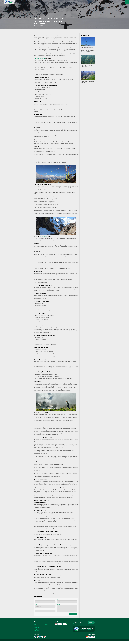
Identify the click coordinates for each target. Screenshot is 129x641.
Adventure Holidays (104, 1)
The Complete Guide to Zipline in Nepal (86, 66)
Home (35, 32)
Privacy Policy (36, 629)
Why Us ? (111, 1)
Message (58, 604)
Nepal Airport (36, 630)
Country (58, 599)
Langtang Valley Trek (39, 58)
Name (36, 599)
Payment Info (36, 627)
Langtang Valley (43, 236)
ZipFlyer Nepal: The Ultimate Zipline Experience (87, 82)
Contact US (121, 1)
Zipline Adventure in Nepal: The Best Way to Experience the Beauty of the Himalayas (87, 49)
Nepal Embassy (37, 632)
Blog (116, 1)
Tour (92, 1)
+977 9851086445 (86, 628)
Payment (35, 623)
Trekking (96, 1)
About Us (35, 624)
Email (36, 604)
